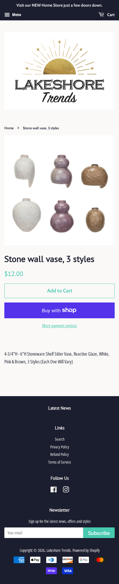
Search (59, 439)
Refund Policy (59, 454)
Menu (16, 14)
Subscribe (99, 533)
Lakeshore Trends (59, 550)
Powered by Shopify (86, 550)
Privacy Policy (59, 447)
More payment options (59, 325)
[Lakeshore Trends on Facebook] (53, 490)
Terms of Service (59, 462)
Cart (110, 14)
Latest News (59, 408)
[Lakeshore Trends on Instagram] (66, 490)
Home (9, 128)
